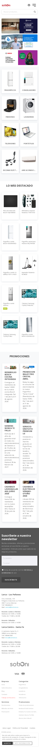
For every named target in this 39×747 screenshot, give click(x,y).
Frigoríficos (22, 684)
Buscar (34, 12)
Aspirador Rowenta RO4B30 (28, 273)
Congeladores (23, 688)
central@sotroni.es (11, 607)
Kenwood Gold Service (26, 708)
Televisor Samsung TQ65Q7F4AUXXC (28, 304)
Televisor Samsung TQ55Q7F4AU (9, 335)
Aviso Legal (7, 728)
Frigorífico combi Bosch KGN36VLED (28, 335)
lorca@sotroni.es (11, 638)
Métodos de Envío (7, 708)
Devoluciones (6, 705)
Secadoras (22, 694)
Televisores (22, 697)
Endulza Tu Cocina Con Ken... (27, 711)
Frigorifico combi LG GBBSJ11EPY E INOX (9, 273)
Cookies (32, 728)
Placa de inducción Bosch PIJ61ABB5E (9, 211)
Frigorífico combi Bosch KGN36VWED (9, 242)
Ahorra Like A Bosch (25, 718)
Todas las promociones (26, 705)
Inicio (3, 684)
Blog (3, 691)
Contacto (4, 694)
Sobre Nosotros (7, 688)
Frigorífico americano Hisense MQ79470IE (29, 242)
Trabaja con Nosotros (8, 697)
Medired (15, 733)
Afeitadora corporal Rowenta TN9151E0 (28, 211)
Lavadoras (22, 691)
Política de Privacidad (20, 728)
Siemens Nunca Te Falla (26, 715)
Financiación (6, 711)
